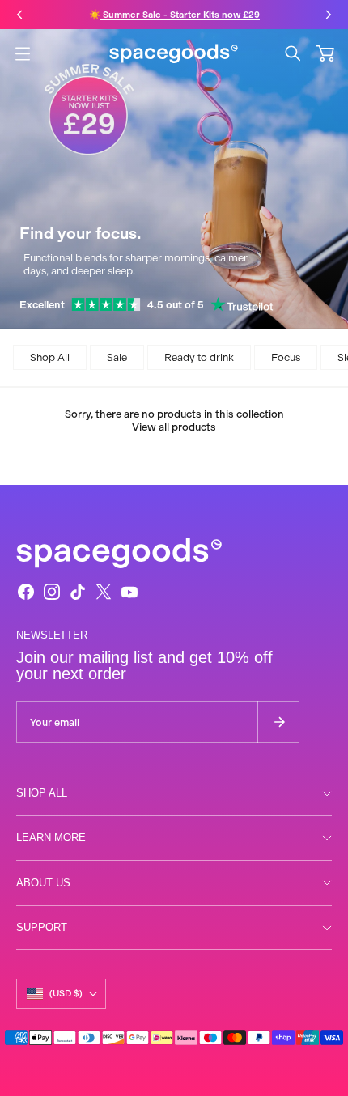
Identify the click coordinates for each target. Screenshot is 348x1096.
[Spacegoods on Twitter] (103, 591)
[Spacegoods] (174, 53)
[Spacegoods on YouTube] (129, 591)
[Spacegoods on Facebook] (26, 591)
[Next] (328, 14)
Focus (285, 357)
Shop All (50, 357)
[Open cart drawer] (325, 53)
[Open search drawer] (293, 53)
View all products (174, 427)
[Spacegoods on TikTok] (77, 591)
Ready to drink (199, 357)
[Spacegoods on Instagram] (52, 591)
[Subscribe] (278, 722)
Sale (117, 357)
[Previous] (19, 14)
